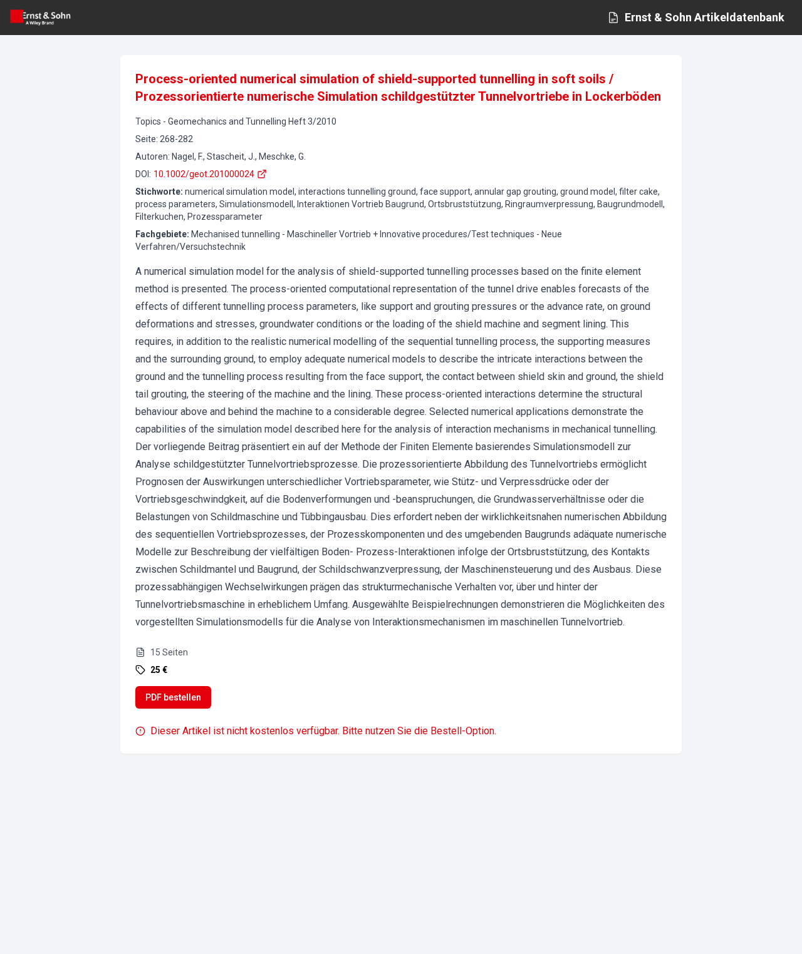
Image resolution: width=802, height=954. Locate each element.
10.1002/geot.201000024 (204, 174)
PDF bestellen (173, 697)
